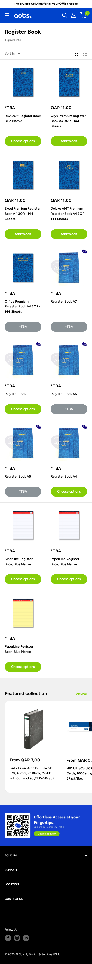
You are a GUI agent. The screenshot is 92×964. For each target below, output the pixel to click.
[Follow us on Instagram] (17, 938)
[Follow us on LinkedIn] (26, 938)
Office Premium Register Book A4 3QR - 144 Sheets (23, 306)
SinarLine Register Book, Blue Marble (19, 561)
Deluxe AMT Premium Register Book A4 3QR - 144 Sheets (69, 214)
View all (81, 694)
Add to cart (69, 141)
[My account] (73, 15)
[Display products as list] (85, 54)
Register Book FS (18, 394)
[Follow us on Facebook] (8, 938)
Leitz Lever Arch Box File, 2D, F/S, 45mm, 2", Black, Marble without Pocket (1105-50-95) (32, 773)
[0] (83, 15)
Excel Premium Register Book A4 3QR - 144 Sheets (23, 214)
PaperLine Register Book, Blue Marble (65, 561)
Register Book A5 (18, 476)
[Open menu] (7, 15)
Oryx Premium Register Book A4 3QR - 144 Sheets (68, 121)
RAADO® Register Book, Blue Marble (23, 118)
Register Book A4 (64, 476)
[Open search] (64, 15)
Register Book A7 (64, 301)
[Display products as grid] (77, 54)
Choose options (23, 141)
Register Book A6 (64, 394)
